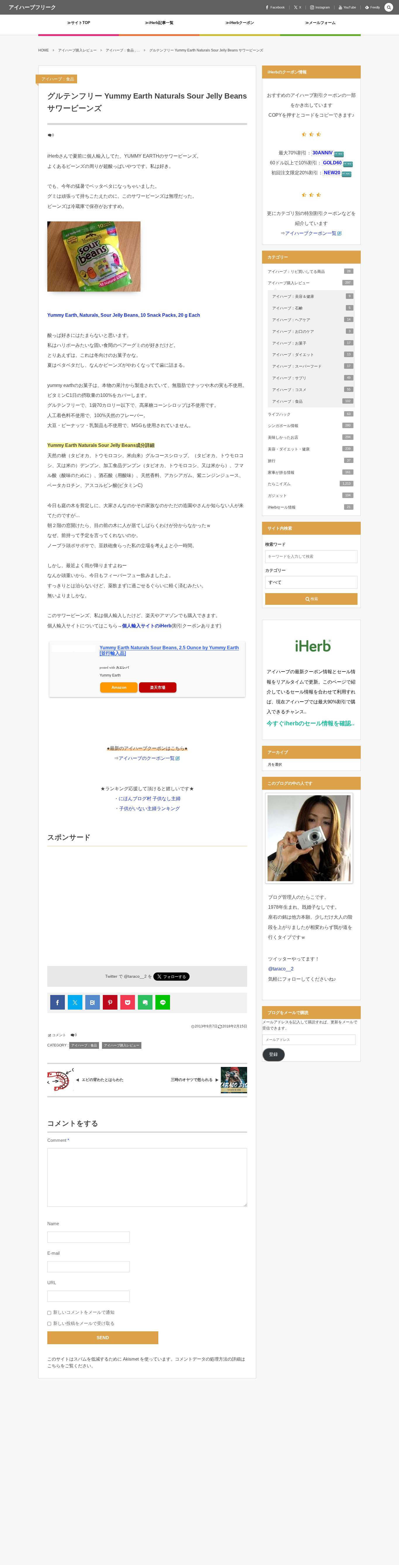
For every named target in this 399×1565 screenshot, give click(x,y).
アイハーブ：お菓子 (311, 343)
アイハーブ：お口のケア (311, 331)
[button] (388, 8)
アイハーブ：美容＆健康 (311, 296)
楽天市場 (157, 687)
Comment (56, 1140)
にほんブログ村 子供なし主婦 (150, 798)
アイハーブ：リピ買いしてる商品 (309, 271)
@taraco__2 (135, 976)
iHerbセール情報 (309, 507)
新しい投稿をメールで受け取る (84, 1323)
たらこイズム (309, 484)
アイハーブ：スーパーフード (311, 366)
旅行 (309, 461)
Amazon (119, 687)
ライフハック (309, 414)
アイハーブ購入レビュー (121, 1045)
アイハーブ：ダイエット (311, 354)
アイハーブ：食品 (57, 79)
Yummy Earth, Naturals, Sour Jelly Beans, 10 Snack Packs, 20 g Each (123, 315)
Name (53, 1223)
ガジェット (309, 495)
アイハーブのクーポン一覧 (147, 758)
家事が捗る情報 (309, 472)
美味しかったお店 (309, 437)
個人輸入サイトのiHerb (146, 625)
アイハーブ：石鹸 (311, 308)
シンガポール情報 (309, 425)
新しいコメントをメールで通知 (84, 1312)
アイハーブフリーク (32, 7)
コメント (59, 1035)
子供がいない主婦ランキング (149, 808)
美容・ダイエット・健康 (309, 449)
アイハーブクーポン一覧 (310, 233)
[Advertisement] (147, 898)
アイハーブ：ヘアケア (311, 320)
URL (51, 1282)
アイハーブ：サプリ (311, 378)
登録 (273, 1054)
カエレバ (122, 667)
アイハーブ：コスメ (311, 390)
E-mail (53, 1253)
